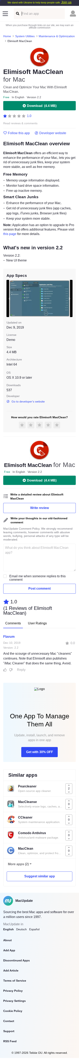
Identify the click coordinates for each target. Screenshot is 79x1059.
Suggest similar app (39, 876)
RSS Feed (10, 1041)
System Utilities (25, 36)
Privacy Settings (14, 1001)
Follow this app (19, 133)
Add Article (10, 970)
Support (8, 1031)
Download (42, 106)
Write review (39, 508)
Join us (66, 2)
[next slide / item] (70, 298)
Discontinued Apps (16, 960)
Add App (9, 950)
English (8, 929)
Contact (8, 1021)
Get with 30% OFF (39, 752)
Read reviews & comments (20, 123)
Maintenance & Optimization (57, 36)
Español (34, 929)
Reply (21, 670)
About (7, 940)
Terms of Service (14, 980)
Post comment (39, 588)
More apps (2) (18, 864)
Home (7, 36)
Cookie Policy (12, 1011)
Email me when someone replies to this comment (37, 577)
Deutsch (21, 929)
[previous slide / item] (9, 298)
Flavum (9, 636)
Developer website (52, 133)
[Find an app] (17, 13)
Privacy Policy (13, 991)
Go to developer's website (28, 401)
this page (9, 234)
